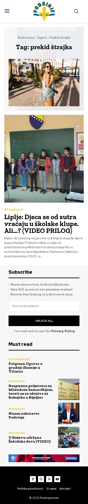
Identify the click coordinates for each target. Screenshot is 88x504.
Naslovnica (26, 37)
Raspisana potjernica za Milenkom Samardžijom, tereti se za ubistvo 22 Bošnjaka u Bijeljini (31, 391)
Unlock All (44, 321)
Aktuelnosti (13, 209)
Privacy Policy (63, 331)
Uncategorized (19, 359)
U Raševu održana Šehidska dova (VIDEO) (30, 439)
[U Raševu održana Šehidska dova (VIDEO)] (68, 437)
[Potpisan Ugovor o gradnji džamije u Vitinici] (68, 365)
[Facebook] (33, 479)
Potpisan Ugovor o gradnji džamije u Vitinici (25, 367)
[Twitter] (49, 479)
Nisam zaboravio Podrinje (24, 415)
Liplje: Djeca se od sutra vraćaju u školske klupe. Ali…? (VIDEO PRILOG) (41, 224)
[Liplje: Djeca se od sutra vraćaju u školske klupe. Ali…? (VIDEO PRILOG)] (44, 159)
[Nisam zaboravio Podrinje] (68, 413)
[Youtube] (57, 479)
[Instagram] (41, 479)
